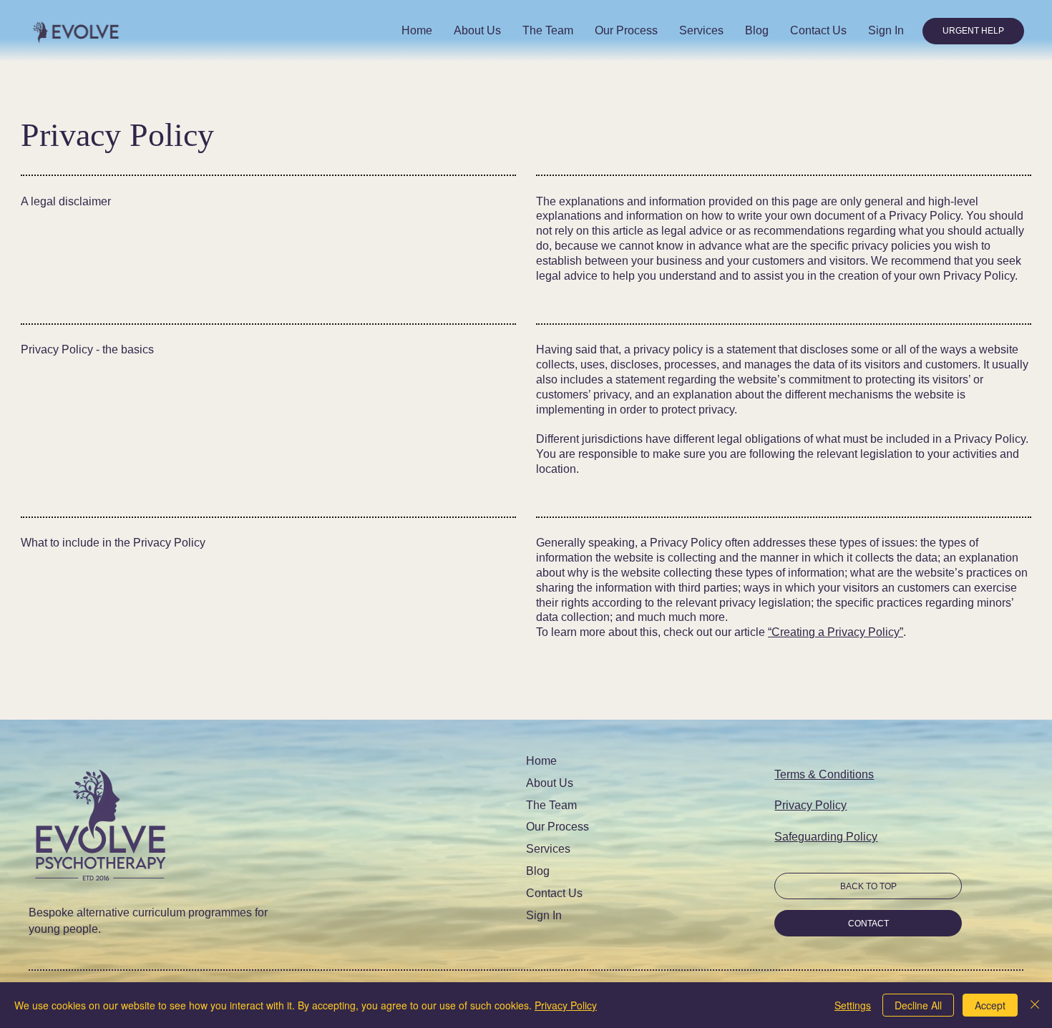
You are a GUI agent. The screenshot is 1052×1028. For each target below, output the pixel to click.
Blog (538, 871)
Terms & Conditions (824, 774)
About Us (549, 783)
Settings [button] (852, 1005)
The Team (551, 805)
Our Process (557, 827)
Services (548, 849)
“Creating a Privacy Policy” (835, 632)
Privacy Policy (810, 805)
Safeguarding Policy (825, 837)
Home (541, 761)
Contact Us (554, 893)
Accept (990, 1005)
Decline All (918, 1005)
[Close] (1034, 1005)
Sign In (544, 915)
